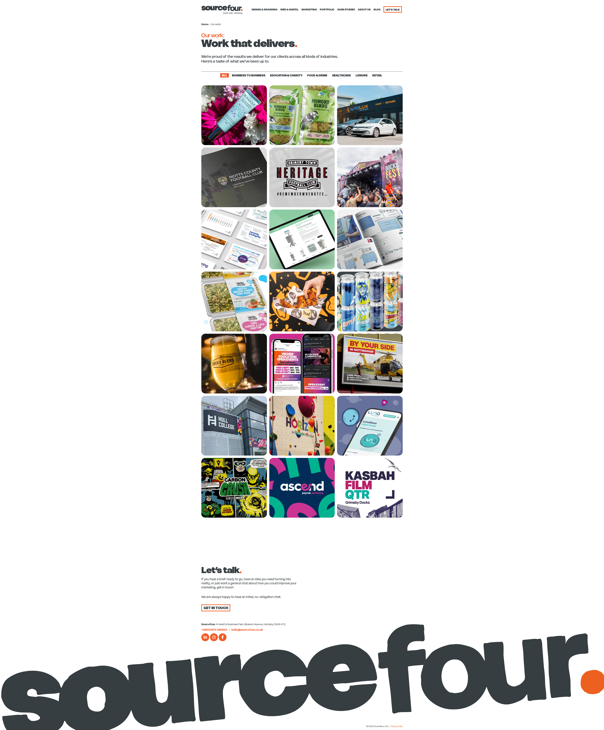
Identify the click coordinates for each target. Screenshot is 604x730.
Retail (377, 75)
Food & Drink (317, 75)
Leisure (362, 75)
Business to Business (248, 75)
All (224, 75)
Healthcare (341, 75)
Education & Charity (286, 75)
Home (205, 24)
